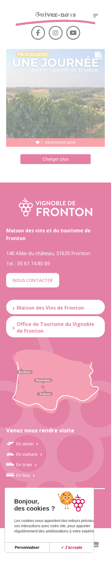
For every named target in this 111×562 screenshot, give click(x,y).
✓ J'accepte (71, 547)
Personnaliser (27, 547)
